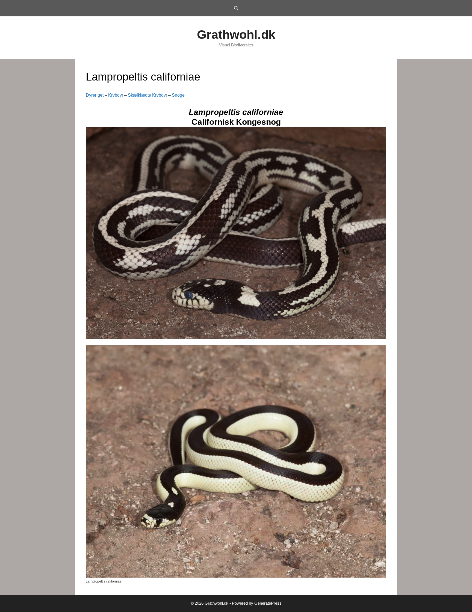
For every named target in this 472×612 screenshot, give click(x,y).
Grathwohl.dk (236, 34)
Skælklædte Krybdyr (147, 95)
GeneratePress (268, 603)
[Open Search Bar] (236, 8)
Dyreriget (95, 95)
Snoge (178, 95)
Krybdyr (115, 95)
